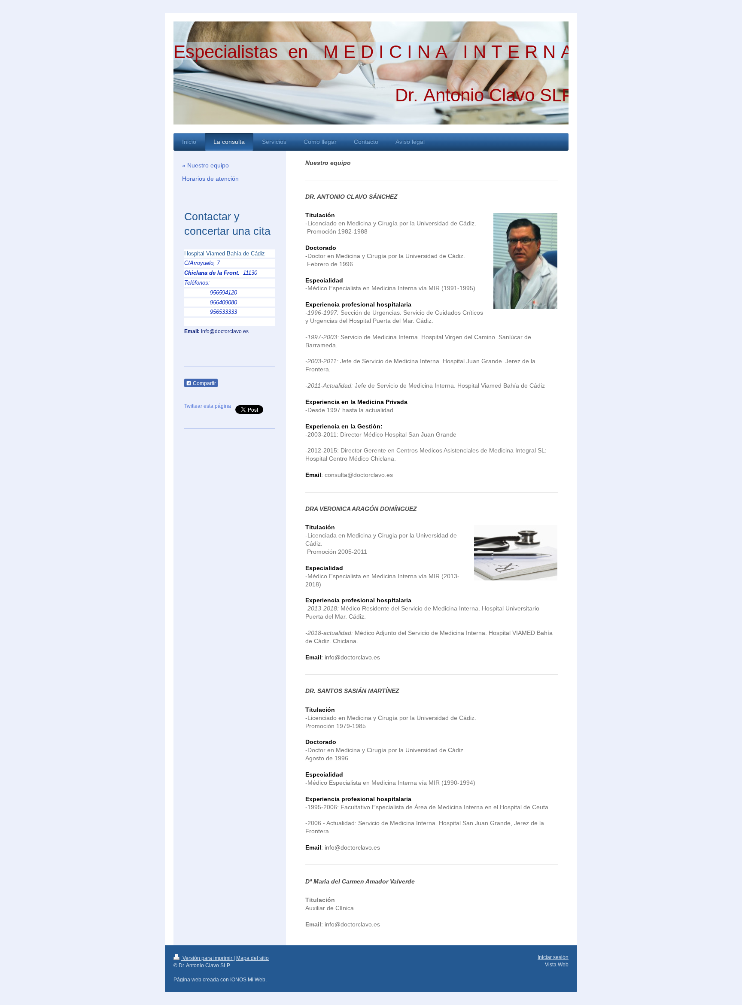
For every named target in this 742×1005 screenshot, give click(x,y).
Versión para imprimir (207, 958)
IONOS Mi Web (247, 980)
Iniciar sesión (553, 957)
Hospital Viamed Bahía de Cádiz (224, 253)
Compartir (204, 383)
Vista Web (557, 965)
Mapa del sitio (252, 958)
